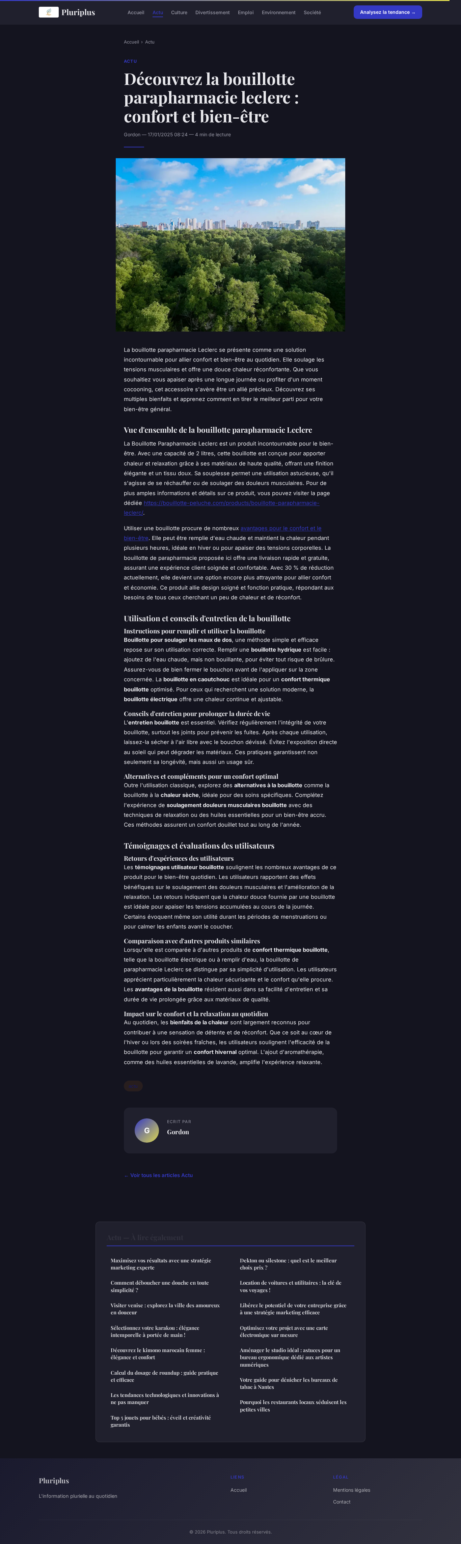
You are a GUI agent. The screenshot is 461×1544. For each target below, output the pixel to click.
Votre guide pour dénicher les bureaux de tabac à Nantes (289, 1383)
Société (312, 12)
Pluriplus (78, 12)
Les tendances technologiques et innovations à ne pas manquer (165, 1398)
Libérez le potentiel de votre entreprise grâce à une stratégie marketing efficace (293, 1309)
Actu (158, 12)
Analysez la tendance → (388, 12)
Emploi (246, 12)
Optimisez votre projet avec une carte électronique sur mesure (284, 1331)
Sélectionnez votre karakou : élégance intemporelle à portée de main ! (155, 1331)
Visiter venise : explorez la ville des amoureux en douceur (165, 1309)
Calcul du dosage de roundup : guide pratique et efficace (164, 1376)
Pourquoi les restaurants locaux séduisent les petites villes (293, 1405)
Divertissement (212, 12)
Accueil (136, 12)
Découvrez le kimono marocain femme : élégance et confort (158, 1354)
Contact (342, 1502)
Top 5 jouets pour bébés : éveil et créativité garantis (161, 1421)
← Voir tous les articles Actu (158, 1175)
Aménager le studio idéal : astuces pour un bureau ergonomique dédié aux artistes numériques (290, 1357)
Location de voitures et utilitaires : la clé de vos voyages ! (291, 1286)
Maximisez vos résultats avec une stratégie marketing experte (161, 1264)
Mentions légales (351, 1490)
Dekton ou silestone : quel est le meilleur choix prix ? (288, 1264)
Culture (179, 12)
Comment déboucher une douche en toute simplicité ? (160, 1286)
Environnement (279, 12)
